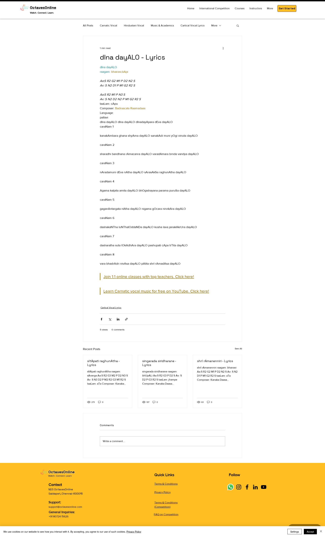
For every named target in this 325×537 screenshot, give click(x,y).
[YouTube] (263, 487)
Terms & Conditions (166, 483)
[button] (286, 8)
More (214, 25)
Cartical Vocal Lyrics (192, 25)
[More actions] (223, 48)
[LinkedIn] (255, 487)
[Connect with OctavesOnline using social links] (230, 487)
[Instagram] (238, 487)
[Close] (321, 531)
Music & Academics (162, 25)
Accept (310, 531)
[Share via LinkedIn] (118, 319)
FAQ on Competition (166, 514)
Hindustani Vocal (134, 25)
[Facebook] (247, 487)
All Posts (88, 25)
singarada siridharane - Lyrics (159, 363)
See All (238, 348)
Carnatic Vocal (108, 25)
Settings (294, 531)
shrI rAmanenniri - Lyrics (215, 361)
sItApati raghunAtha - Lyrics (103, 363)
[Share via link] (126, 319)
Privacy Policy (162, 492)
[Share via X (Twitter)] (109, 319)
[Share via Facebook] (101, 319)
